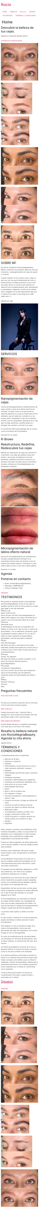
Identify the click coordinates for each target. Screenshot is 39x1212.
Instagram (4, 593)
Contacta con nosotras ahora (11, 40)
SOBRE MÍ (13, 12)
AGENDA (32, 12)
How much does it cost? (9, 695)
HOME (4, 12)
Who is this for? (6, 709)
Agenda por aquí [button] (7, 301)
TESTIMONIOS (7, 15)
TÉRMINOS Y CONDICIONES (25, 15)
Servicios (23, 12)
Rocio (6, 4)
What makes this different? (10, 721)
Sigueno (7, 981)
